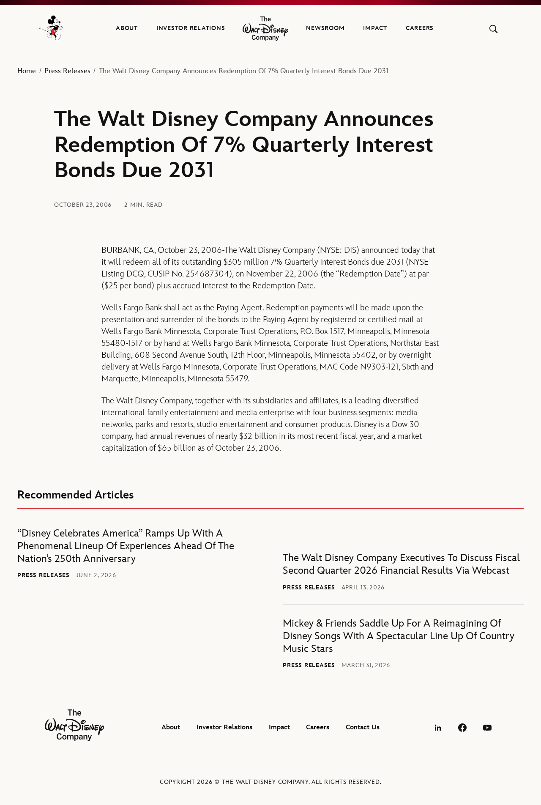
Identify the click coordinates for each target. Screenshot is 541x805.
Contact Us (363, 727)
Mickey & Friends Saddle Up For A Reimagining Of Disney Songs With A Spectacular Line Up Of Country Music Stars (398, 636)
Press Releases (67, 71)
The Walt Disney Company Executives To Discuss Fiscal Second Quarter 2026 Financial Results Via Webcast (401, 564)
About (127, 28)
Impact (375, 28)
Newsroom (325, 28)
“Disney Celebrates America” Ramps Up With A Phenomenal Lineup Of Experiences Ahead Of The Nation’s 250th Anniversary (125, 546)
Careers (420, 28)
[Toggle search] (493, 29)
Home (26, 71)
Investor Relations (190, 28)
